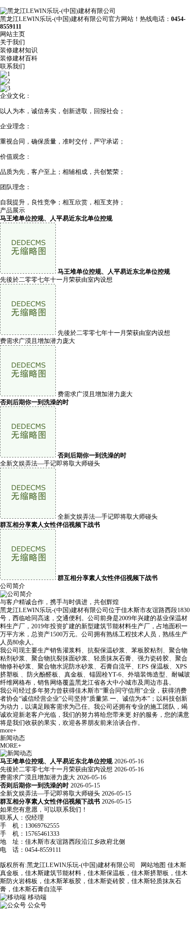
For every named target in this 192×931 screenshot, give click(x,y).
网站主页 (12, 34)
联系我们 (12, 66)
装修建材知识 (19, 50)
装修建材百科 (19, 58)
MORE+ (10, 745)
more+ (8, 730)
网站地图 (153, 865)
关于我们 (12, 42)
